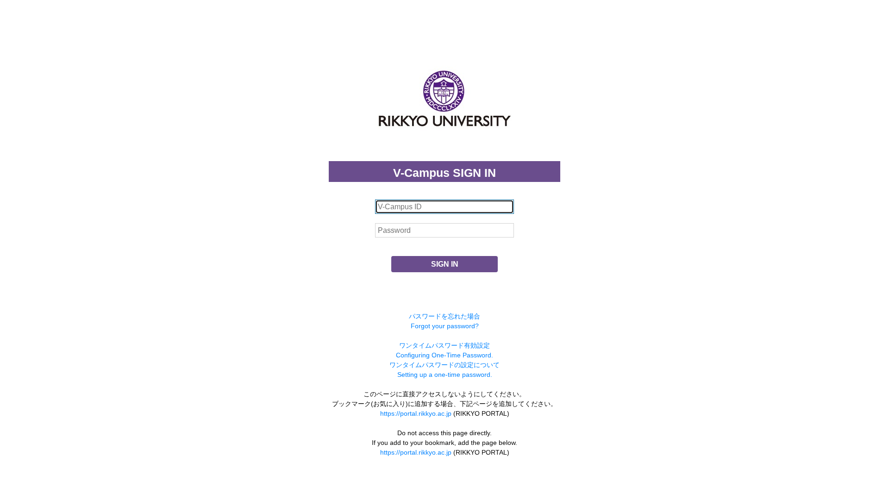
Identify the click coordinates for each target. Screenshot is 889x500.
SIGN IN (444, 264)
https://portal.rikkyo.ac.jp (415, 413)
